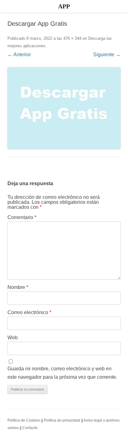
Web (12, 337)
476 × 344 (72, 38)
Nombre (17, 287)
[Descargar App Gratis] (64, 108)
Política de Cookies (23, 420)
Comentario (21, 217)
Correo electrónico (29, 312)
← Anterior (19, 54)
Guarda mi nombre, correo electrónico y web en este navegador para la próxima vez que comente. (62, 373)
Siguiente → (107, 54)
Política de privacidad (62, 420)
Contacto (30, 428)
